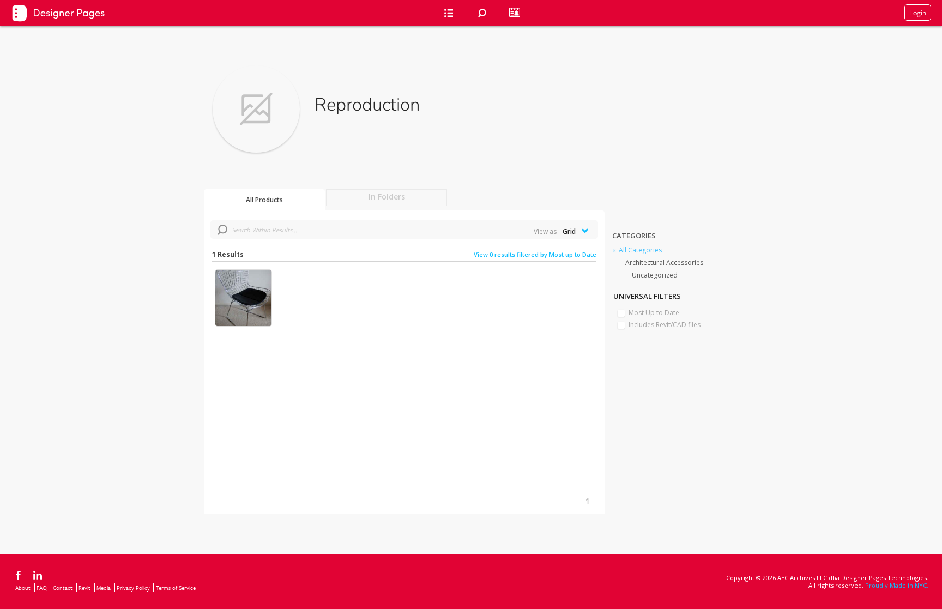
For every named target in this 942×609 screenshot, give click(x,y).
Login (917, 12)
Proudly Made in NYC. (896, 585)
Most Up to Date (654, 312)
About (23, 587)
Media (103, 587)
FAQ (42, 587)
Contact (63, 587)
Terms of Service (176, 587)
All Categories (640, 250)
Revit (84, 587)
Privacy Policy (133, 587)
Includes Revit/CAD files (665, 324)
